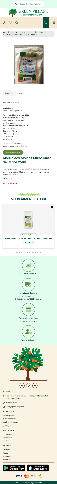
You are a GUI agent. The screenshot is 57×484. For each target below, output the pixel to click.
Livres (5, 441)
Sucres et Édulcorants (34, 32)
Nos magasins (8, 416)
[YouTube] (35, 385)
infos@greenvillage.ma (15, 407)
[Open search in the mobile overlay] (28, 4)
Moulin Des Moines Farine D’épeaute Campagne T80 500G (28, 238)
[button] (53, 42)
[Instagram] (28, 385)
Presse (5, 453)
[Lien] (28, 12)
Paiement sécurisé (10, 419)
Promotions (7, 434)
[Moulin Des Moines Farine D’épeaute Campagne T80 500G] (28, 219)
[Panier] (46, 22)
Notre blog (7, 456)
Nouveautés (7, 438)
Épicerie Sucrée (17, 32)
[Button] (5, 23)
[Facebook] (22, 385)
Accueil (6, 32)
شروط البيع (7, 425)
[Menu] (54, 22)
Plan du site (7, 460)
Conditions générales (11, 422)
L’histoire (6, 450)
